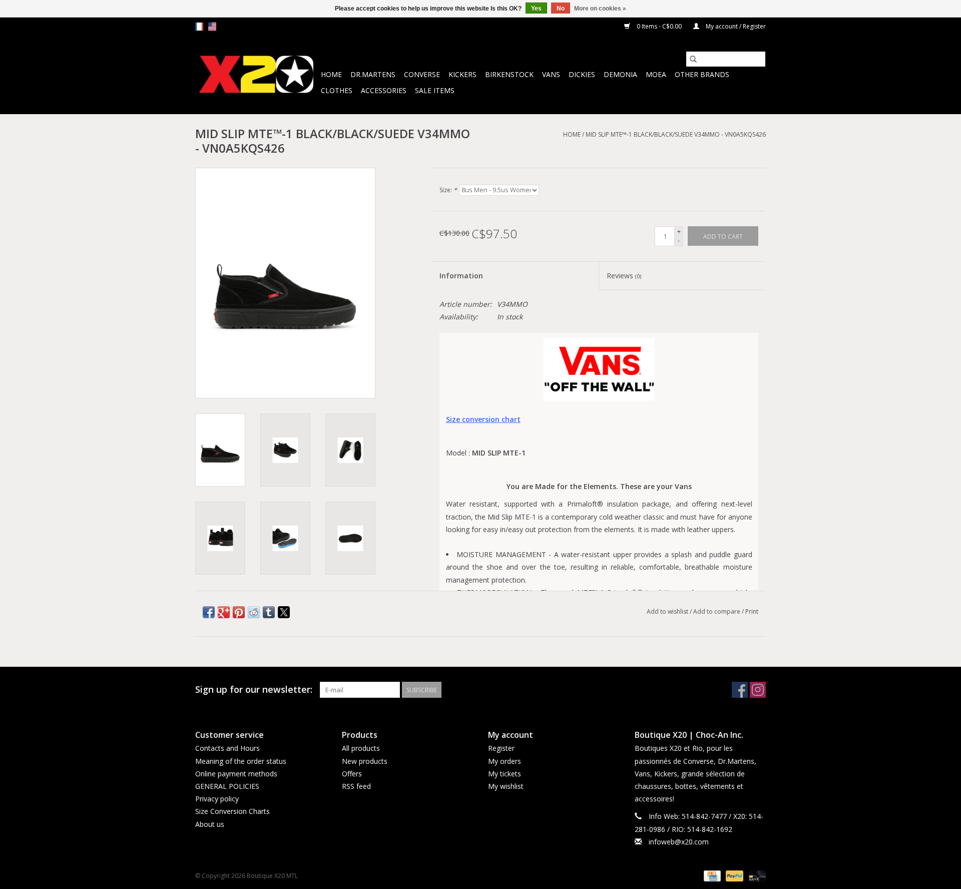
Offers (352, 773)
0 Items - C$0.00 (659, 26)
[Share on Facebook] (209, 612)
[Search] (693, 59)
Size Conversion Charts (232, 811)
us (212, 27)
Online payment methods (236, 773)
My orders (504, 761)
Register (501, 748)
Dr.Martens (372, 74)
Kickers (462, 74)
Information (461, 275)
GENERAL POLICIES (227, 786)
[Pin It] (239, 612)
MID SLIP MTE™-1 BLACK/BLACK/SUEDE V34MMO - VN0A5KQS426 (676, 134)
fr (199, 27)
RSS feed (356, 786)
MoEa (656, 74)
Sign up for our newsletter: (253, 689)
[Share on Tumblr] (269, 612)
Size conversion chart (483, 419)
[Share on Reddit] (254, 612)
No (561, 8)
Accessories (383, 90)
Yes (536, 8)
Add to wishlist (668, 611)
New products (364, 761)
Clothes (336, 90)
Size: (448, 190)
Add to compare (717, 611)
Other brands (702, 74)
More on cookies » (600, 8)
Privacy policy (217, 798)
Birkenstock (509, 74)
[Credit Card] (711, 875)
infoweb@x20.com (679, 841)
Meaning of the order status (240, 761)
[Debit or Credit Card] (755, 875)
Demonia (620, 74)
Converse (422, 74)
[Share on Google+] (224, 612)
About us (209, 824)
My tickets (504, 773)
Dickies (582, 74)
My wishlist (506, 786)
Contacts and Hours (227, 748)
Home (331, 74)
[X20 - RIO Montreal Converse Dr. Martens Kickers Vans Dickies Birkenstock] (256, 75)
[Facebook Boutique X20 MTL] (740, 690)
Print (751, 611)
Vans (551, 74)
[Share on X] (284, 612)
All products (361, 748)
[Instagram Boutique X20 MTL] (758, 690)
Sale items (434, 90)
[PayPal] (733, 875)
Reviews (624, 275)
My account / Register (735, 26)
